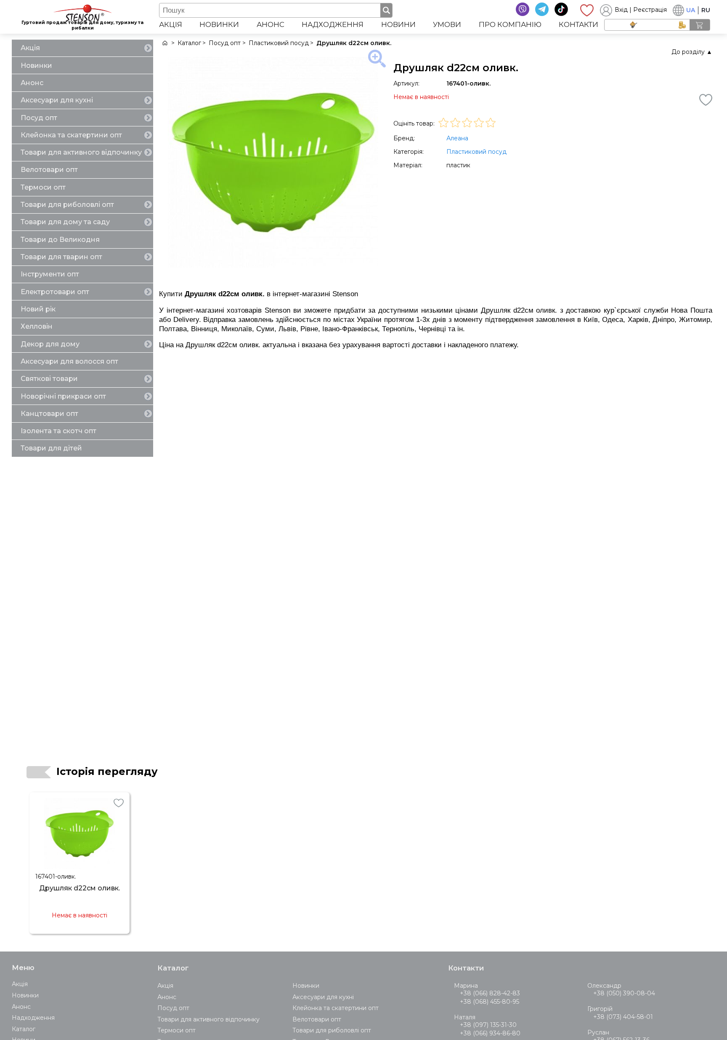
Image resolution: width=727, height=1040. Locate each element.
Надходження (333, 24)
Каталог (23, 1029)
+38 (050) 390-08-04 (624, 993)
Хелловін (37, 326)
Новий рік (38, 309)
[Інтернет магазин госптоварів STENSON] (164, 43)
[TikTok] (561, 9)
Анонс (270, 24)
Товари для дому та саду (65, 222)
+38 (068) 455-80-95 (489, 1001)
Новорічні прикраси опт (63, 396)
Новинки (219, 24)
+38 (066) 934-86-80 (490, 1033)
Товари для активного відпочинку (81, 152)
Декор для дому (50, 344)
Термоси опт (43, 187)
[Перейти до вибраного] (587, 10)
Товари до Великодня (60, 240)
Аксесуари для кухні (57, 100)
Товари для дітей (51, 448)
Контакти (578, 24)
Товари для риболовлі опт (67, 205)
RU (705, 10)
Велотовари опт (49, 170)
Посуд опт (39, 118)
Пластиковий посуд (476, 151)
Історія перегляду (107, 771)
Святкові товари (49, 379)
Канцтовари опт (49, 414)
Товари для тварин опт (61, 257)
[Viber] (522, 9)
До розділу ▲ (691, 52)
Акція (170, 24)
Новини (398, 24)
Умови (447, 24)
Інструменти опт (50, 274)
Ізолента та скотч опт (58, 431)
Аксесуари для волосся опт (69, 361)
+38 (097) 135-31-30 (488, 1025)
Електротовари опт (55, 292)
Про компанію (510, 24)
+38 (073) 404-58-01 (623, 1017)
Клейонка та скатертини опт (71, 135)
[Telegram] (542, 9)
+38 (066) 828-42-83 (490, 993)
